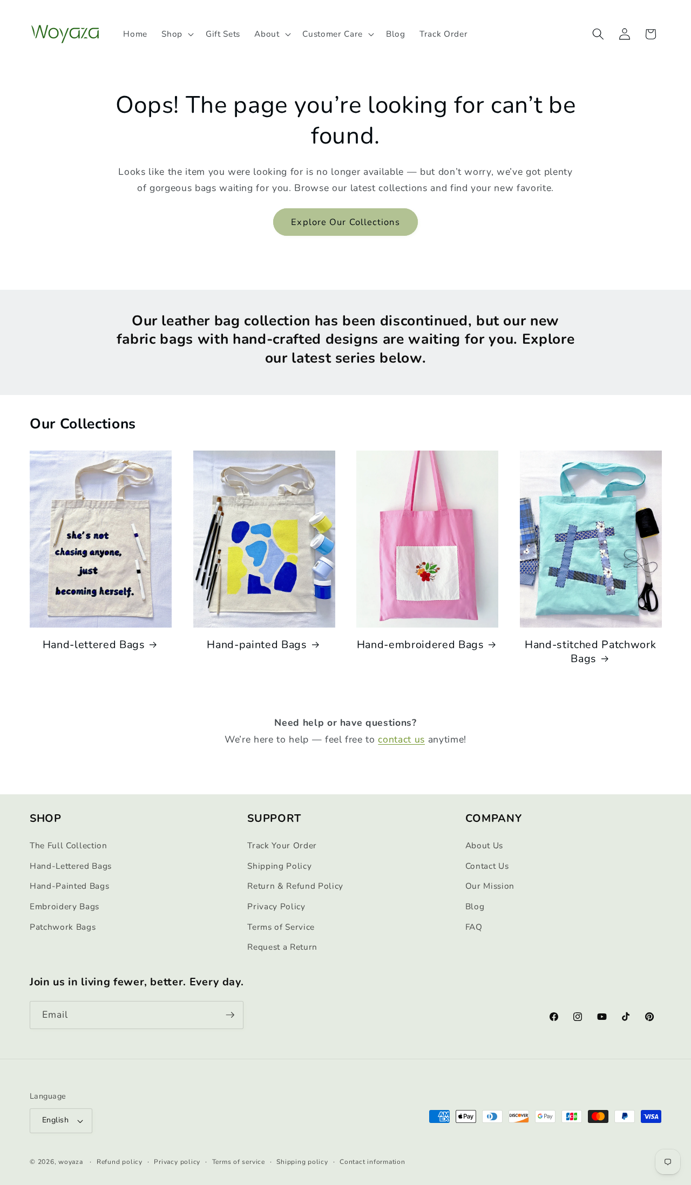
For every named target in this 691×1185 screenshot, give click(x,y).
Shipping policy (302, 1161)
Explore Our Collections (345, 222)
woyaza (70, 1161)
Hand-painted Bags (257, 645)
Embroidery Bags (64, 906)
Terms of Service (281, 926)
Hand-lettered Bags (94, 645)
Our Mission (489, 885)
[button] (176, 34)
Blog (475, 906)
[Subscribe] (230, 1015)
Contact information (372, 1161)
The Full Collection (68, 845)
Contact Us (487, 865)
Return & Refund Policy (295, 885)
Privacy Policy (276, 906)
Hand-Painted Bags (69, 885)
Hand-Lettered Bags (71, 865)
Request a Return (282, 946)
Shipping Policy (279, 865)
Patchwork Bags (63, 926)
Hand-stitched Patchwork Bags (590, 651)
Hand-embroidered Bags (420, 645)
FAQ (474, 926)
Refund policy (120, 1161)
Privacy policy (177, 1161)
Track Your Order (282, 845)
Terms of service (238, 1161)
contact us (401, 739)
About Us (484, 845)
